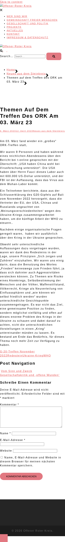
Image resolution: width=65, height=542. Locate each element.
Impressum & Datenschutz (27, 37)
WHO (47, 355)
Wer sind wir (17, 16)
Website (6, 450)
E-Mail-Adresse (12, 440)
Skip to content (11, 1)
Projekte (14, 27)
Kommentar (9, 404)
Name (5, 433)
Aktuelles (15, 30)
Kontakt (13, 34)
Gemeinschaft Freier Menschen (32, 20)
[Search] (53, 56)
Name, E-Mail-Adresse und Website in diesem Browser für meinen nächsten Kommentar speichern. (30, 461)
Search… (7, 56)
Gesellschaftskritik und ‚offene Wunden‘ (30, 375)
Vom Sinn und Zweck (16, 371)
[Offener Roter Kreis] (16, 5)
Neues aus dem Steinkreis (49, 131)
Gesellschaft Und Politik (27, 23)
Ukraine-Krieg (32, 355)
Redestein (14, 355)
